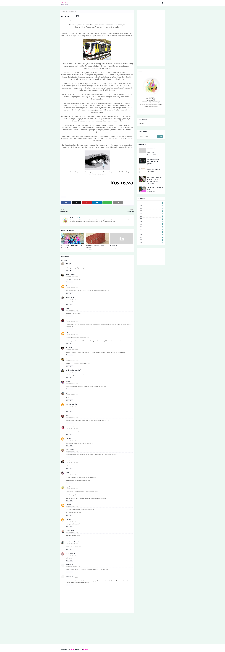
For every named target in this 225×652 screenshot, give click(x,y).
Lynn (67, 393)
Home (62, 11)
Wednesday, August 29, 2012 (72, 555)
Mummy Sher (70, 297)
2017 (151, 226)
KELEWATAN (113, 245)
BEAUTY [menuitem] (82, 3)
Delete (71, 270)
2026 (151, 203)
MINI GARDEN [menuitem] (109, 3)
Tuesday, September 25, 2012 (72, 577)
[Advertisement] (97, 628)
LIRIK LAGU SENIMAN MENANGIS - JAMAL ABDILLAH (153, 161)
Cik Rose (65, 20)
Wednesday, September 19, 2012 (73, 566)
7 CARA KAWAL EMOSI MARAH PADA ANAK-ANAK (71, 246)
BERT (67, 472)
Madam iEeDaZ (70, 274)
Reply (67, 270)
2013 (151, 237)
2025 (151, 205)
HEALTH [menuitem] (125, 3)
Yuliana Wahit (70, 427)
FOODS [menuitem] (89, 3)
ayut (67, 320)
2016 (151, 229)
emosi (66, 11)
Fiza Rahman (70, 530)
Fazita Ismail (70, 449)
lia (66, 359)
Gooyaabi (85, 649)
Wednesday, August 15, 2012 (72, 265)
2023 (151, 211)
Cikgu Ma (68, 487)
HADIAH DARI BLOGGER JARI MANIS (155, 188)
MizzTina (68, 263)
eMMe (67, 415)
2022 (151, 213)
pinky (67, 308)
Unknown (68, 333)
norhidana (69, 347)
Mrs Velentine (70, 286)
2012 (151, 240)
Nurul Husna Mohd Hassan (74, 542)
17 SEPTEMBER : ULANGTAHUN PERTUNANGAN (151, 151)
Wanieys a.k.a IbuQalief (73, 370)
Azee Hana (69, 461)
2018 (151, 224)
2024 (151, 208)
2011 (151, 242)
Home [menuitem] (75, 3)
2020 (151, 218)
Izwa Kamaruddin (71, 404)
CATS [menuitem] (131, 3)
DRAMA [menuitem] (102, 3)
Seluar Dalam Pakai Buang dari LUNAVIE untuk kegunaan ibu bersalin (154, 179)
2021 (151, 216)
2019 (151, 221)
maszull (68, 381)
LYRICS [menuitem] (95, 3)
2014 (151, 234)
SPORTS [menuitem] (118, 3)
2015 (151, 232)
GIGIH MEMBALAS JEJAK (153, 169)
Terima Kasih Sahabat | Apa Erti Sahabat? (95, 246)
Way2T (72, 649)
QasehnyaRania (70, 553)
